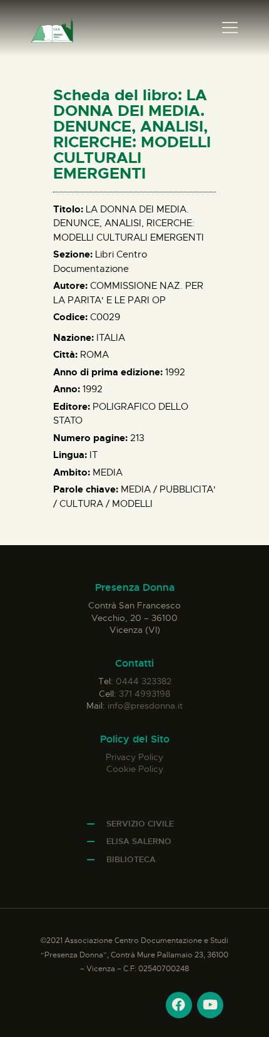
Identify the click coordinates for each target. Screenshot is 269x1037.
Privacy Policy (134, 757)
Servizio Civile (140, 823)
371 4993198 (144, 693)
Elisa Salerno (138, 841)
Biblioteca (131, 859)
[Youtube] (210, 1005)
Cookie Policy (134, 768)
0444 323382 (143, 681)
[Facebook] (179, 1005)
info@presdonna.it (145, 705)
